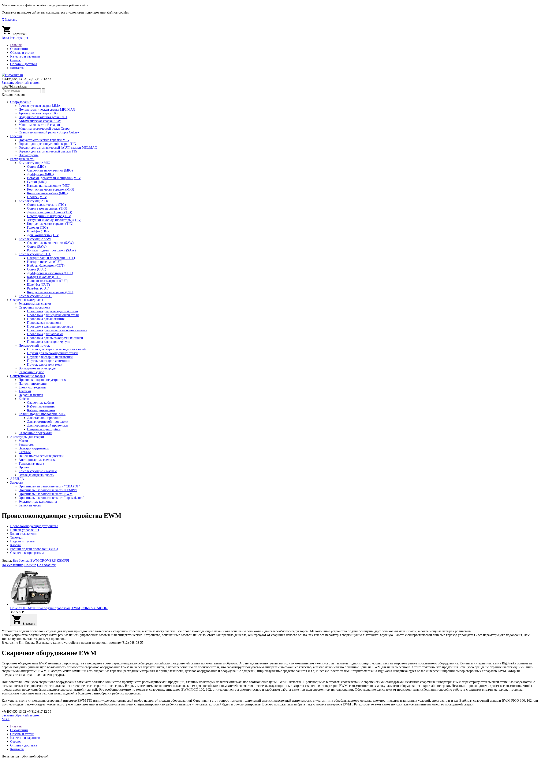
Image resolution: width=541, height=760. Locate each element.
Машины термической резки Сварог (45, 128)
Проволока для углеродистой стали (52, 311)
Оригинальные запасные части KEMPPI (48, 490)
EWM (34, 560)
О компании (19, 49)
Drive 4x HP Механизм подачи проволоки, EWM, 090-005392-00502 (59, 608)
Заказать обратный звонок (21, 82)
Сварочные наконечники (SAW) (50, 242)
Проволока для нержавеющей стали (53, 315)
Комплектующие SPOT (35, 296)
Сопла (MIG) (36, 166)
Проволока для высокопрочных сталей (55, 338)
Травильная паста (31, 463)
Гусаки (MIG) (36, 182)
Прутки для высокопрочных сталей (52, 353)
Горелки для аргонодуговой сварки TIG (47, 143)
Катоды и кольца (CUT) (44, 277)
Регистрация (19, 38)
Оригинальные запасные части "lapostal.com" (51, 497)
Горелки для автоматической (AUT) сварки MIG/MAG (58, 147)
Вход (5, 38)
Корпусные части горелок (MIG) (50, 189)
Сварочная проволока (34, 307)
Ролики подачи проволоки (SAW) (51, 250)
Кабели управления (41, 410)
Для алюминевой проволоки (47, 421)
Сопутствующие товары (27, 376)
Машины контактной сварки (39, 124)
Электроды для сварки (35, 303)
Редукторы (26, 444)
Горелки (16, 136)
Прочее (24, 467)
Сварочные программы (35, 433)
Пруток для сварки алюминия (48, 360)
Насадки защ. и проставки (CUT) (51, 258)
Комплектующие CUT (35, 254)
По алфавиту (46, 565)
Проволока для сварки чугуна (48, 341)
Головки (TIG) (37, 227)
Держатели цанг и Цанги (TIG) (49, 212)
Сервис (15, 60)
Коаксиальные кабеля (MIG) (47, 193)
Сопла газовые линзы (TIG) (47, 208)
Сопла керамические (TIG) (46, 204)
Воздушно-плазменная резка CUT (43, 117)
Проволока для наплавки (45, 334)
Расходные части (22, 159)
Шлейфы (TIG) (38, 231)
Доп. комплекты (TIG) (43, 235)
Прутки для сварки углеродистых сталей (56, 349)
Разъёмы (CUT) (38, 288)
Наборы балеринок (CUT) (45, 265)
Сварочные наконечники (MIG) (50, 170)
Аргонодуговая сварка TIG (38, 113)
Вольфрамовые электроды (37, 368)
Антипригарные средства (37, 459)
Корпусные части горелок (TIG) (50, 223)
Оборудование (20, 102)
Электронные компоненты (38, 501)
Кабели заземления (41, 406)
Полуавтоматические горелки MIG (44, 140)
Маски (23, 440)
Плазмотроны (28, 155)
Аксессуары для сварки (27, 437)
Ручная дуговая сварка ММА (39, 105)
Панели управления (33, 383)
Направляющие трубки (43, 429)
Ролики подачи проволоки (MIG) (42, 414)
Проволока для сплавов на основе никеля (57, 330)
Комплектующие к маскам (38, 471)
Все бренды (21, 560)
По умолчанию (12, 565)
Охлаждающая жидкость (36, 475)
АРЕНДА (17, 478)
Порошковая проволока (44, 322)
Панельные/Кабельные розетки (41, 456)
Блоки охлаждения (32, 387)
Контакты (17, 68)
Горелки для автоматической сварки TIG (48, 151)
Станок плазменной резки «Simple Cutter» (49, 132)
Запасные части (30, 505)
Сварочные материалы (26, 300)
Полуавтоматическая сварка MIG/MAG (47, 109)
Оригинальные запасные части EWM (45, 494)
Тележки (25, 391)
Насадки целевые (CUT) (44, 261)
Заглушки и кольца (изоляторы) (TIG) (54, 220)
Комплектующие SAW (35, 239)
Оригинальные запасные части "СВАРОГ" (50, 486)
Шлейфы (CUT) (38, 284)
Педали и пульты (31, 395)
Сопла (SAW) (36, 246)
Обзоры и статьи (22, 52)
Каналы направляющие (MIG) (48, 185)
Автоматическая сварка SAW (40, 121)
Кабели (24, 399)
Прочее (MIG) (37, 197)
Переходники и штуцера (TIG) (49, 216)
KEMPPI (63, 560)
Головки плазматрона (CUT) (47, 281)
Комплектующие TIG (34, 201)
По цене (30, 565)
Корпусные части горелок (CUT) (50, 292)
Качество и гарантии (25, 56)
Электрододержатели (34, 448)
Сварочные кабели (40, 402)
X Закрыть (9, 19)
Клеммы (25, 452)
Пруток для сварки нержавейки (50, 357)
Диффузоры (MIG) (40, 174)
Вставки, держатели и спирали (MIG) (54, 178)
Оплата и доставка (23, 64)
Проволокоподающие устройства (43, 379)
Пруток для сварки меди (44, 364)
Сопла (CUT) (36, 269)
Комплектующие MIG (34, 163)
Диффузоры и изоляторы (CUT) (50, 273)
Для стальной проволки (44, 418)
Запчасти (16, 482)
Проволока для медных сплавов (50, 326)
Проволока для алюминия (45, 319)
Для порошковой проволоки (47, 425)
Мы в (6, 719)
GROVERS (48, 560)
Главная (16, 45)
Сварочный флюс (31, 372)
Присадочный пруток (34, 345)
